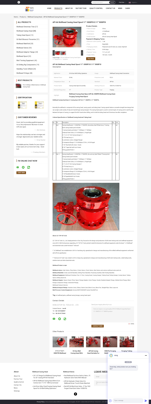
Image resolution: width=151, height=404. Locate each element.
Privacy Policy (40, 402)
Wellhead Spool (22, 56)
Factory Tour (81, 8)
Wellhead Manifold (23, 44)
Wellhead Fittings (22, 73)
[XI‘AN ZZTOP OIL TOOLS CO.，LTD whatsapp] (24, 167)
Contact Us (110, 8)
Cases (127, 8)
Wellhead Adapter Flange (25, 52)
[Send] (146, 400)
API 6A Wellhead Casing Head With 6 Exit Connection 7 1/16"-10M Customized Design (46, 382)
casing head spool (85, 295)
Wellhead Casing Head (35, 17)
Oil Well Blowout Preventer (26, 39)
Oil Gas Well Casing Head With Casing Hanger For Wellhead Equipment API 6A (77, 352)
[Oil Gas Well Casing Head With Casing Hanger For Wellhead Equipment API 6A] (76, 342)
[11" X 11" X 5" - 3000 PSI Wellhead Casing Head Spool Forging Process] (60, 342)
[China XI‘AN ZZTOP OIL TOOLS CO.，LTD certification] (22, 105)
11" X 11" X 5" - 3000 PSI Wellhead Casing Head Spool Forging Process (60, 352)
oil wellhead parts (61, 295)
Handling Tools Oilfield (24, 69)
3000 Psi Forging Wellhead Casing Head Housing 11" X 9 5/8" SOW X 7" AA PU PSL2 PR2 (110, 352)
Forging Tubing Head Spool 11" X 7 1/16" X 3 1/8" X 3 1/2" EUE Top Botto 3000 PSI (127, 352)
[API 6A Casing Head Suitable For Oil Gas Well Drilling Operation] (93, 342)
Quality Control (96, 8)
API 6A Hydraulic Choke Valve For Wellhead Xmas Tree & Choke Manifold (77, 382)
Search (112, 2)
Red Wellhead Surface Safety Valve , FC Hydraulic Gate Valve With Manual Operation (77, 377)
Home (49, 8)
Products (58, 8)
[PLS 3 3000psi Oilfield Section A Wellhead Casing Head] (18, 85)
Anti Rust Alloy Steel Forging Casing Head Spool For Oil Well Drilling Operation (47, 387)
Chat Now (121, 2)
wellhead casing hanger (73, 295)
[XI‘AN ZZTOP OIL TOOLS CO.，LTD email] (19, 167)
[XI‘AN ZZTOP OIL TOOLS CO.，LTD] (29, 9)
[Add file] (110, 400)
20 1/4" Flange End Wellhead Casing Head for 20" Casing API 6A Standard (47, 376)
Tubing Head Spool (23, 35)
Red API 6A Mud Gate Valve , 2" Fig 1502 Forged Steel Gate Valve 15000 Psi (77, 387)
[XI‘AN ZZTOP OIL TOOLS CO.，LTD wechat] (29, 167)
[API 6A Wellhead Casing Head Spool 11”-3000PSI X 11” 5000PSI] (67, 37)
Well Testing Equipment (25, 60)
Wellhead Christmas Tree (25, 27)
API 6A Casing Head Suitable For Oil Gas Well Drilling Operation (93, 352)
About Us (69, 8)
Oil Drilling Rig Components (26, 65)
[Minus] (146, 355)
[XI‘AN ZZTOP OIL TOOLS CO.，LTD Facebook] (19, 2)
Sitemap (17, 391)
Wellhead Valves (22, 48)
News (120, 8)
